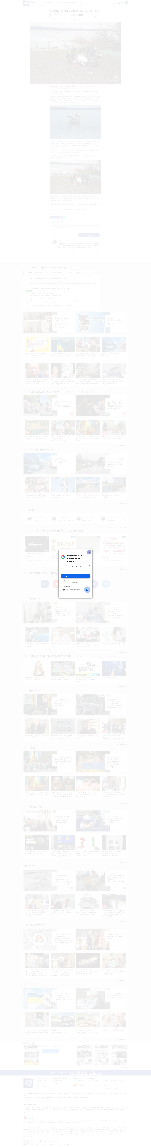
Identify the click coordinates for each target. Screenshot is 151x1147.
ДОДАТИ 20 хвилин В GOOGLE (75, 576)
